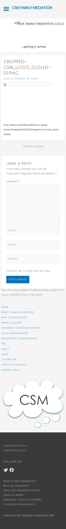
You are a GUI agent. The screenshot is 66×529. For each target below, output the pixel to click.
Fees (3, 343)
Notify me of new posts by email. (30, 271)
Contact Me (8, 359)
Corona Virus (10, 370)
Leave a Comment (14, 78)
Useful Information (14, 364)
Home (4, 307)
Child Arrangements (14, 333)
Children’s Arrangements (19, 504)
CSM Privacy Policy (15, 446)
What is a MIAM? (11, 323)
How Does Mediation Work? (21, 490)
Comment (13, 181)
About (5, 349)
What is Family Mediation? (17, 312)
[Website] (33, 259)
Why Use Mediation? (14, 317)
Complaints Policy (15, 450)
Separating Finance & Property (20, 328)
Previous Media (33, 146)
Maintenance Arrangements (19, 338)
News (4, 354)
